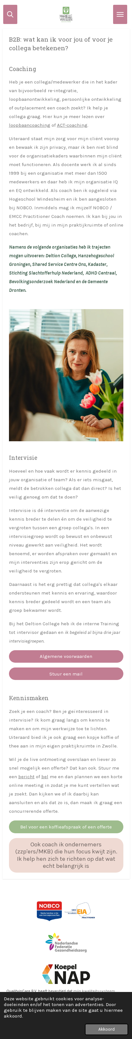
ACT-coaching (72, 125)
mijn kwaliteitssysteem (94, 991)
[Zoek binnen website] (10, 14)
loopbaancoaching (29, 125)
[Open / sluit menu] (120, 14)
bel (44, 776)
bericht (26, 776)
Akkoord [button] (106, 1029)
